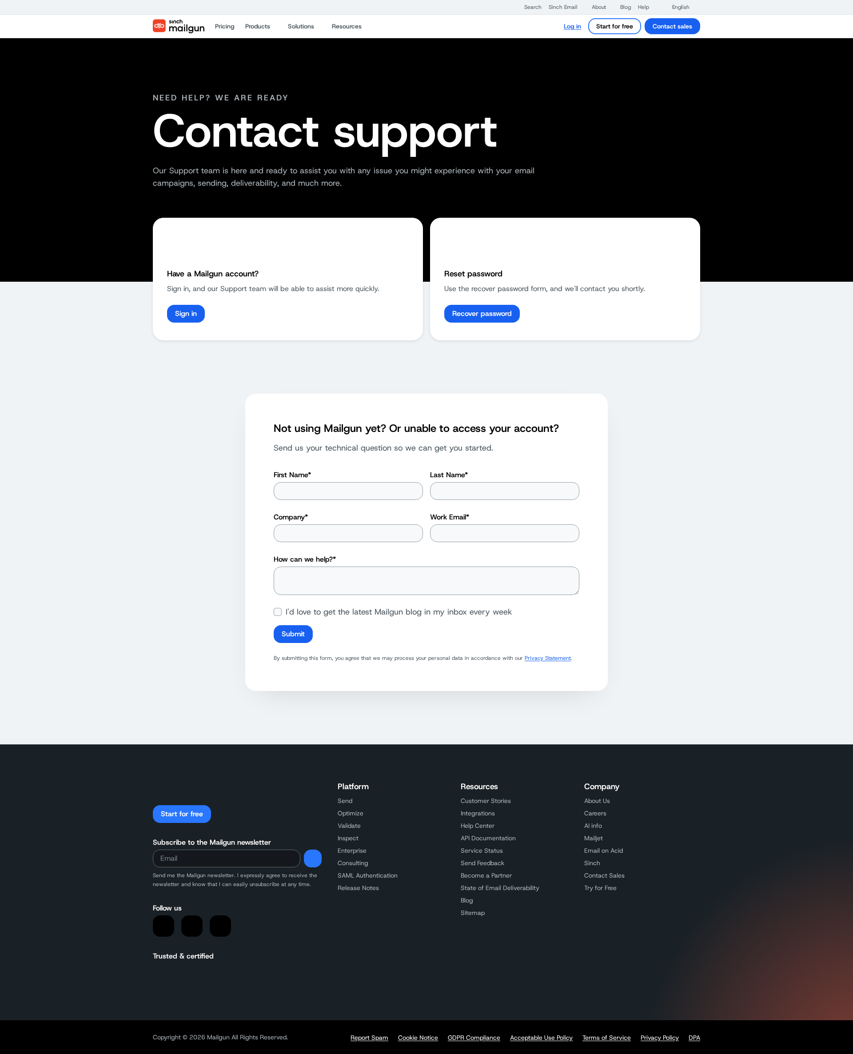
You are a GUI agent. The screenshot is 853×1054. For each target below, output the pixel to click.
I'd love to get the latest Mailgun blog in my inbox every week (399, 612)
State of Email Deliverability (500, 888)
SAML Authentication (368, 875)
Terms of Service (606, 1038)
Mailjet (593, 838)
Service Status (482, 850)
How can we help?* (305, 559)
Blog (467, 900)
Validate (349, 826)
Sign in (186, 313)
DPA (694, 1038)
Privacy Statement (548, 658)
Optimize (350, 813)
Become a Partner (486, 875)
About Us (597, 801)
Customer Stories (486, 801)
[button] (528, 7)
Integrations (478, 813)
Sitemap (473, 913)
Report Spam (369, 1038)
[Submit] (313, 858)
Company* (291, 517)
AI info (593, 826)
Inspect (348, 838)
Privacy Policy (660, 1038)
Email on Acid (603, 850)
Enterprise (352, 850)
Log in (572, 26)
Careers (595, 813)
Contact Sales (604, 875)
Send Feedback (482, 863)
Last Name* (449, 474)
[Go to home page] (178, 26)
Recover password (482, 313)
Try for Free (600, 888)
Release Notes (358, 888)
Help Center (477, 826)
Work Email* (449, 517)
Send (345, 801)
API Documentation (488, 838)
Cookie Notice (418, 1038)
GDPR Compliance (474, 1038)
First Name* (292, 474)
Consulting (353, 863)
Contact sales (672, 26)
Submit (293, 634)
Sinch (592, 863)
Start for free (614, 26)
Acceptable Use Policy (541, 1038)
